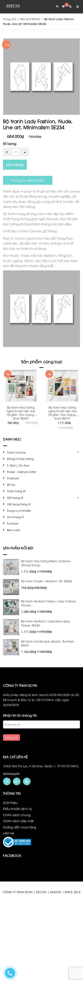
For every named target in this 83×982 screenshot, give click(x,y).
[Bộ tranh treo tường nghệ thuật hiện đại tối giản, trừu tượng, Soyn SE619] (62, 386)
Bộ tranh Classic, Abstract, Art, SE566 (46, 581)
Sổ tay (11, 484)
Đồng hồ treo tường (20, 459)
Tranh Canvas (16, 452)
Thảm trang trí (16, 491)
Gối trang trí (15, 497)
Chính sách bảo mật (18, 821)
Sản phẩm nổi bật (18, 548)
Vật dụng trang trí (19, 504)
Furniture (12, 523)
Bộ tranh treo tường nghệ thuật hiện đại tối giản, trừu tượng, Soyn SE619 (62, 412)
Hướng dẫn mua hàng (19, 827)
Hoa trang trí (15, 517)
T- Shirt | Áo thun (18, 465)
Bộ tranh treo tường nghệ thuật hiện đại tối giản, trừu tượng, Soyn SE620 (20, 412)
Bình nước (13, 530)
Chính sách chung (16, 815)
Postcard (13, 478)
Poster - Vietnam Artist (21, 472)
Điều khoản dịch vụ (17, 808)
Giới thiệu (10, 802)
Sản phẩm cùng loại (41, 361)
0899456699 (11, 774)
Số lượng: (10, 143)
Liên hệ (8, 833)
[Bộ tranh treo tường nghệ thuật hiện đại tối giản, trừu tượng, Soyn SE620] (20, 386)
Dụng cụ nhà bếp (19, 510)
